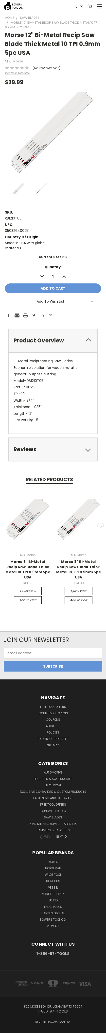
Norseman (53, 868)
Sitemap (53, 745)
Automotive (53, 772)
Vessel (53, 887)
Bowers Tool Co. (53, 919)
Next (100, 526)
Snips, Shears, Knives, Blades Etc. (53, 824)
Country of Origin (53, 713)
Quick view (28, 591)
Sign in (43, 739)
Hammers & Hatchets (53, 830)
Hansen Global (53, 913)
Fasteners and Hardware (53, 798)
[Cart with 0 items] (90, 6)
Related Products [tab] (49, 479)
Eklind (53, 900)
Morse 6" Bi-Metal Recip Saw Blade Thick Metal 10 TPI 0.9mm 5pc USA (27, 569)
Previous (5, 526)
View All (53, 926)
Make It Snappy (53, 894)
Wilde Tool (53, 875)
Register (62, 739)
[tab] (53, 341)
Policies (53, 732)
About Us (53, 726)
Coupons (53, 719)
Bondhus (53, 881)
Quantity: (53, 267)
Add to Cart (27, 600)
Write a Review (17, 73)
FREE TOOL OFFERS (53, 707)
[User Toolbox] (81, 6)
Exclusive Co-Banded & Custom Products (53, 792)
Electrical (53, 785)
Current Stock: (53, 257)
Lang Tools (53, 907)
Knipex (53, 862)
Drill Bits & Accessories (53, 779)
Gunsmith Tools (53, 811)
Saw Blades (53, 817)
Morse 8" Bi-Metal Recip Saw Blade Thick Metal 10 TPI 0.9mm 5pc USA (78, 569)
